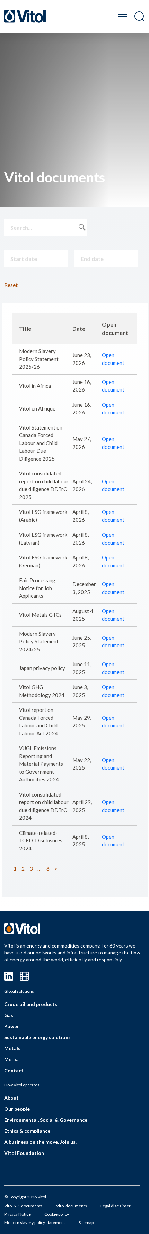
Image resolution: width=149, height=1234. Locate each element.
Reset (11, 285)
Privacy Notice (17, 1214)
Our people (17, 1109)
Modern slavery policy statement (34, 1222)
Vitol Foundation (24, 1153)
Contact (14, 1070)
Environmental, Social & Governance (45, 1120)
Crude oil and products (30, 1004)
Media (11, 1059)
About (11, 1098)
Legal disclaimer (115, 1205)
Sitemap (86, 1222)
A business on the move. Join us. (40, 1142)
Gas (8, 1015)
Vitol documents (71, 1205)
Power (11, 1026)
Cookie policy (56, 1214)
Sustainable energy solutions (37, 1037)
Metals (12, 1048)
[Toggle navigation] (122, 16)
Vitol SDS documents (23, 1205)
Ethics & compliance (27, 1131)
